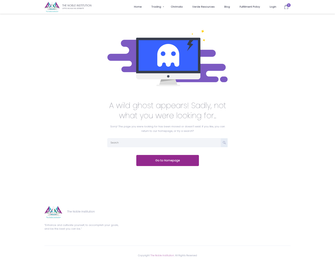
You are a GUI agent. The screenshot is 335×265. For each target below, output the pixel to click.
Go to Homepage (167, 160)
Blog (227, 7)
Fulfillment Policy (250, 7)
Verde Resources (203, 7)
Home (138, 7)
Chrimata (177, 7)
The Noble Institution (162, 255)
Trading (156, 7)
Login (273, 7)
